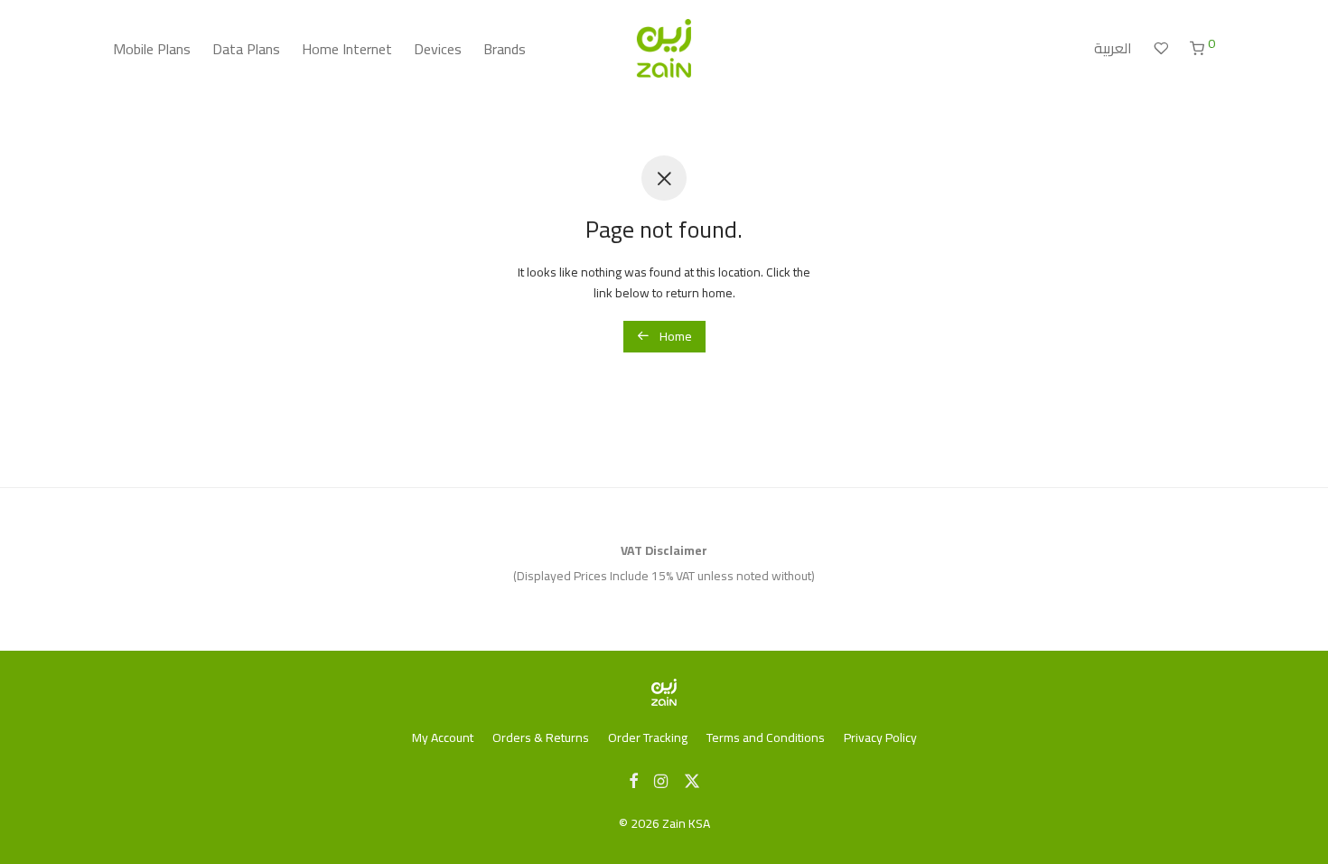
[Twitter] (692, 780)
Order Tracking (647, 737)
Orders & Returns (540, 737)
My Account (442, 737)
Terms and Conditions (765, 737)
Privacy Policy (880, 737)
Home (674, 336)
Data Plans (246, 48)
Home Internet (347, 48)
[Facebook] (633, 780)
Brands (504, 48)
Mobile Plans (152, 48)
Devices (438, 48)
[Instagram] (661, 780)
